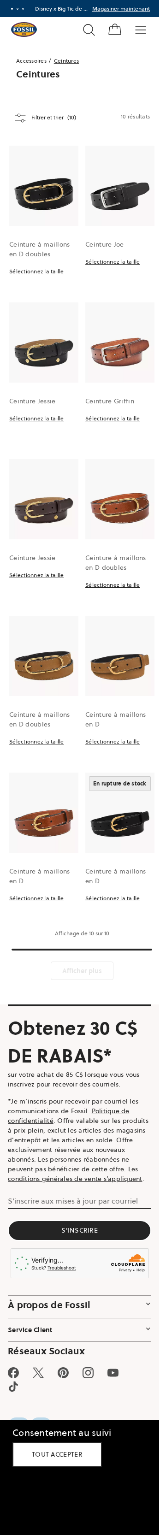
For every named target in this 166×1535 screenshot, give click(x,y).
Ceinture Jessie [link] (32, 401)
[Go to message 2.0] (17, 9)
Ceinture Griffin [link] (109, 401)
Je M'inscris (129, 8)
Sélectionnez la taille (36, 271)
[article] (43, 224)
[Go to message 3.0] (23, 9)
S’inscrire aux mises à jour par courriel (73, 1201)
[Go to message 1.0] (12, 9)
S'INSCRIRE (79, 1230)
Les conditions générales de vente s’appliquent (75, 1173)
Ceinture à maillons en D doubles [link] (39, 249)
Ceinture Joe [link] (104, 244)
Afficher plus (82, 970)
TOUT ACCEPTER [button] (57, 1454)
